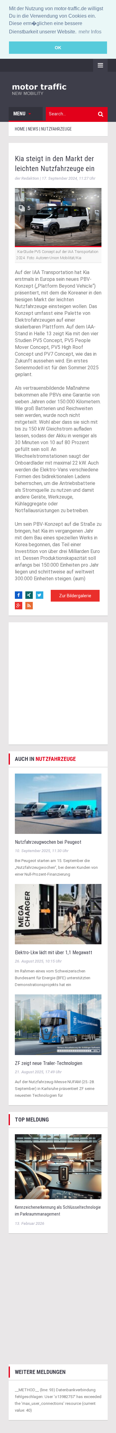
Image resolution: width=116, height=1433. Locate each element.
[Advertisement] (58, 683)
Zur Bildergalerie (75, 595)
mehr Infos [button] (90, 31)
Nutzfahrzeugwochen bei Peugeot (48, 842)
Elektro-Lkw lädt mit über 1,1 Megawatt (53, 952)
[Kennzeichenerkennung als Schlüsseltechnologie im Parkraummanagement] (58, 1166)
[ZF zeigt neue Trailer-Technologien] (58, 1024)
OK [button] (58, 47)
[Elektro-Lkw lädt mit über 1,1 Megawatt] (58, 914)
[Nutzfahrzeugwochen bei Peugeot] (58, 803)
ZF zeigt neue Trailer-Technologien (48, 1063)
